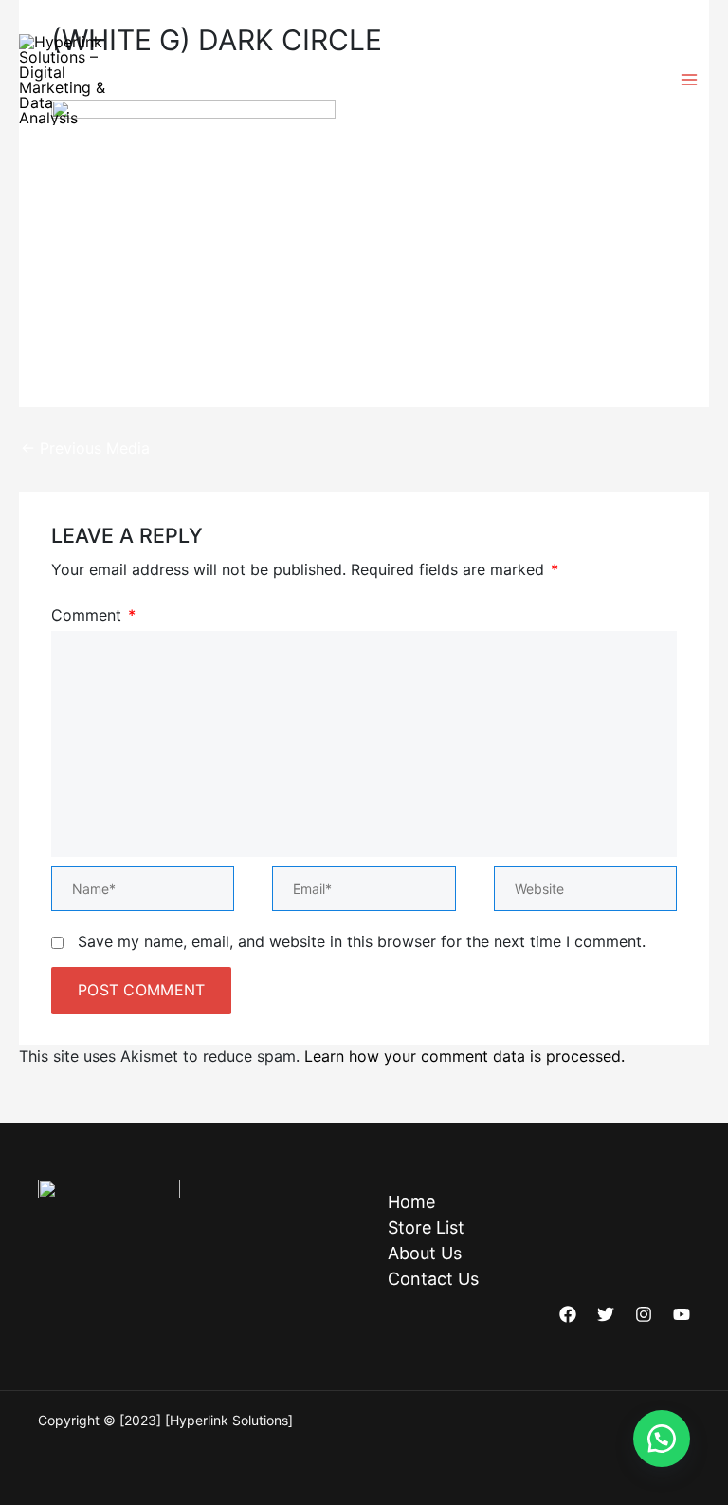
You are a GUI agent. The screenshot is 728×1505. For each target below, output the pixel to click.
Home (411, 1202)
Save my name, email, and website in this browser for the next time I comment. (362, 941)
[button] (661, 1438)
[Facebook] (567, 1314)
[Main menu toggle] (689, 80)
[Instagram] (643, 1314)
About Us (425, 1253)
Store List (426, 1227)
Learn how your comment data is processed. (464, 1056)
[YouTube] (681, 1314)
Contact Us (433, 1279)
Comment (93, 614)
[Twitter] (605, 1314)
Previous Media (85, 447)
